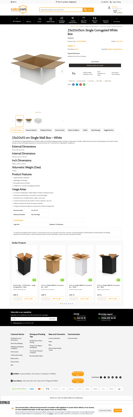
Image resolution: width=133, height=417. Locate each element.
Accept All (118, 410)
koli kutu (44, 234)
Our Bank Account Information (16, 339)
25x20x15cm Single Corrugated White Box (111, 26)
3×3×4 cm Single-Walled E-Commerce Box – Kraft (52, 286)
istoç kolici (56, 232)
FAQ (12, 365)
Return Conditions (73, 130)
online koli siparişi (36, 234)
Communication (73, 338)
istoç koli (68, 232)
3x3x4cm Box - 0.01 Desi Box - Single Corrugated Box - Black (24, 286)
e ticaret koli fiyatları (77, 232)
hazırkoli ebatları (98, 232)
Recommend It (81, 81)
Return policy (14, 358)
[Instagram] (116, 377)
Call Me (85, 130)
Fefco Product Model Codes (55, 349)
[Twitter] (105, 377)
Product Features (17, 130)
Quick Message (95, 130)
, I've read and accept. (23, 323)
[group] (38, 69)
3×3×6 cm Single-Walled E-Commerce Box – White (80, 286)
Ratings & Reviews (46, 130)
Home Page (75, 26)
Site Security (14, 352)
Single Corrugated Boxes (92, 26)
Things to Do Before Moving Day (36, 346)
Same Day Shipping (16, 343)
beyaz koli (46, 232)
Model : (116, 41)
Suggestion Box (109, 130)
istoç (51, 232)
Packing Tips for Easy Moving (36, 341)
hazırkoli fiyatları (88, 232)
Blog (50, 345)
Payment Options (31, 130)
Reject (51, 414)
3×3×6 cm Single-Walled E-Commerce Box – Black (108, 286)
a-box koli (40, 232)
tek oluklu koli (24, 232)
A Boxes (82, 26)
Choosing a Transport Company (36, 351)
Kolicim (71, 38)
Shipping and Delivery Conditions (17, 347)
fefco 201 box (33, 232)
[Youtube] (113, 377)
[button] (36, 112)
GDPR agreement (17, 323)
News (50, 341)
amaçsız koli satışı (64, 234)
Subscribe (52, 319)
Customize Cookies (105, 410)
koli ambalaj (106, 232)
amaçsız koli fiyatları (52, 234)
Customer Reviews (54, 338)
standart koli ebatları (75, 234)
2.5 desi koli (16, 232)
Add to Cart (29, 298)
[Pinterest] (109, 377)
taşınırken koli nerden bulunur (21, 234)
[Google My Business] (120, 377)
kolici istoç (62, 232)
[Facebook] (101, 377)
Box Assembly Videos (36, 356)
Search (90, 10)
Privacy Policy (15, 362)
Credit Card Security (16, 355)
